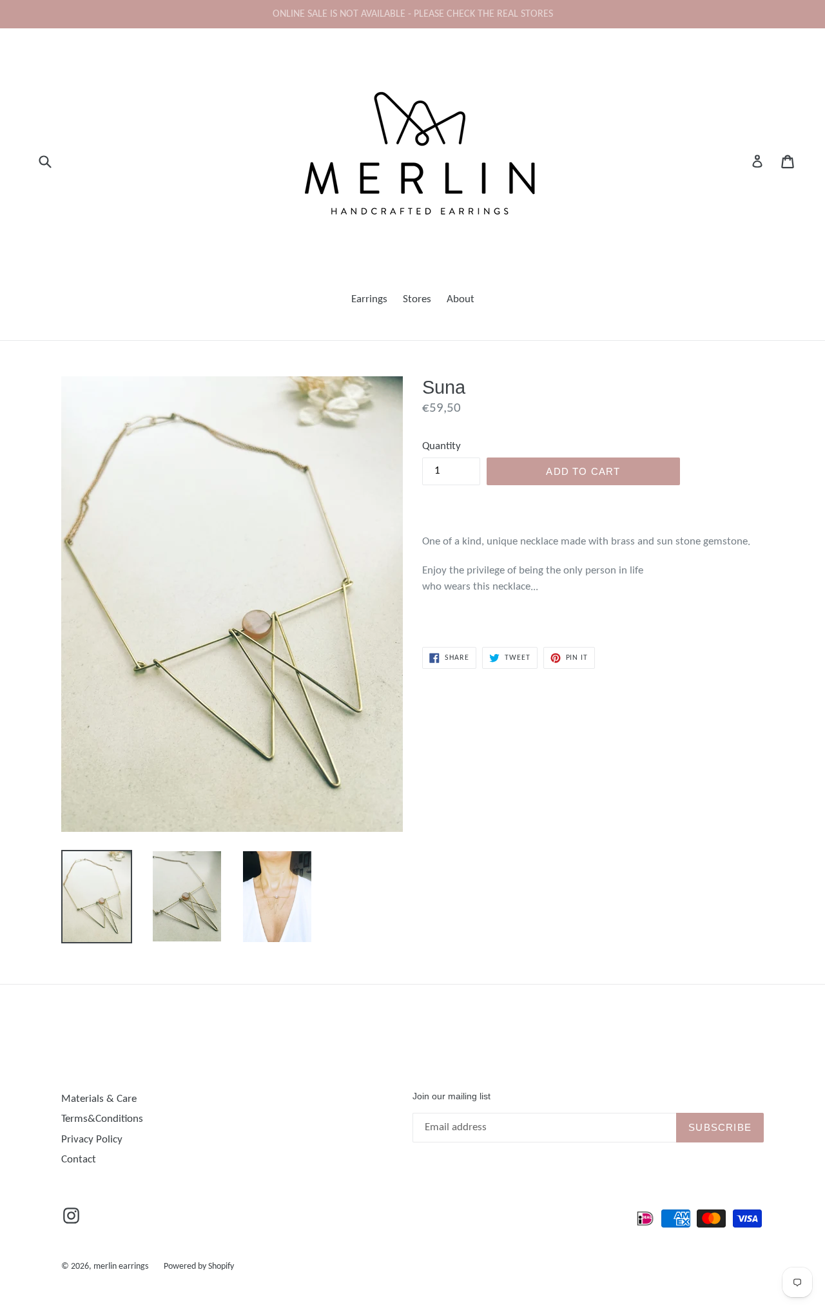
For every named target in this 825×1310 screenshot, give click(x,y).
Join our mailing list (451, 1096)
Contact (78, 1159)
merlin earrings (120, 1266)
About (460, 299)
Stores (417, 299)
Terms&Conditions (102, 1118)
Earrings (369, 299)
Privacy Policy (91, 1139)
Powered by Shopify (199, 1266)
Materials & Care (99, 1098)
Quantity (441, 446)
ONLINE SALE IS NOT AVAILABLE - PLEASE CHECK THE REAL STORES (413, 14)
